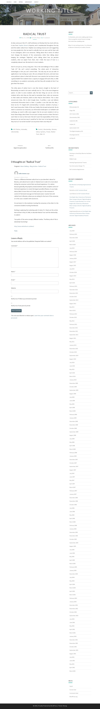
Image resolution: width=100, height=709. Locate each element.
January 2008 (73, 456)
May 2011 (72, 341)
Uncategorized (73, 134)
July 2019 (72, 248)
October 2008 (73, 428)
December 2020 (74, 237)
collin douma (22, 173)
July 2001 (72, 657)
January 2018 (73, 258)
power (48, 132)
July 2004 (72, 577)
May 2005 (72, 556)
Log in (71, 686)
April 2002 (72, 629)
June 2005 (72, 553)
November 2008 (74, 425)
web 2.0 (42, 134)
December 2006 (74, 497)
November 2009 (74, 383)
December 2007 (74, 459)
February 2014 (73, 286)
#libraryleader (73, 107)
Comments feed (74, 693)
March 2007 (73, 487)
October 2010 (73, 352)
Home (15, 2)
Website (13, 288)
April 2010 (72, 373)
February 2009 (73, 414)
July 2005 (72, 549)
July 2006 (72, 508)
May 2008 (72, 442)
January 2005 (73, 570)
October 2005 (73, 539)
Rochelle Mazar (36, 37)
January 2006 (73, 529)
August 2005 (73, 546)
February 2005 (73, 567)
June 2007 (72, 477)
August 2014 (73, 276)
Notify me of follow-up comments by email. (24, 299)
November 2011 (74, 331)
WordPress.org (73, 696)
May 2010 (72, 369)
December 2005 (74, 532)
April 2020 (72, 241)
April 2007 (72, 484)
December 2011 (74, 328)
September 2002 (74, 615)
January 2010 (73, 380)
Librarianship (28, 2)
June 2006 (72, 511)
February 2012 (73, 324)
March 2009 (73, 411)
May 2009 (72, 404)
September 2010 (74, 355)
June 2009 (72, 400)
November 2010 (74, 348)
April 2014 (72, 283)
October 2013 (73, 296)
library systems (40, 132)
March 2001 (73, 671)
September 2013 (74, 300)
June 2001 (72, 660)
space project (73, 128)
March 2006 (73, 522)
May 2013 (72, 307)
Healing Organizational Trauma (78, 162)
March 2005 (73, 563)
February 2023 (73, 234)
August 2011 (73, 338)
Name (13, 271)
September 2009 (74, 390)
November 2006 (74, 501)
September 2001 (74, 650)
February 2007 (73, 491)
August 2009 (73, 393)
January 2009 (73, 418)
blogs (71, 110)
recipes (71, 124)
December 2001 (74, 640)
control (40, 129)
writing (21, 2)
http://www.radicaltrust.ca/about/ (24, 226)
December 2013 (74, 289)
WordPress (54, 706)
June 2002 (72, 622)
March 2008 (73, 449)
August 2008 (73, 435)
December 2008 (74, 421)
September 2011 (74, 334)
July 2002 (72, 619)
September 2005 (74, 543)
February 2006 (73, 525)
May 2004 (72, 581)
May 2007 (72, 480)
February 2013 (73, 314)
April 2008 (72, 445)
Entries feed (73, 689)
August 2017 (73, 262)
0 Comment (46, 37)
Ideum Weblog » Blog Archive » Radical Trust (33, 166)
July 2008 (72, 439)
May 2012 (72, 321)
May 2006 (72, 515)
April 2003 (72, 591)
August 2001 (73, 653)
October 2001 (73, 646)
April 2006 (72, 518)
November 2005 (74, 536)
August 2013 (73, 303)
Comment (14, 246)
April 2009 (72, 407)
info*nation (16, 129)
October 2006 (73, 504)
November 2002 (74, 608)
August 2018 (73, 255)
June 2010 (72, 366)
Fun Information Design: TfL (77, 166)
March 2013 (73, 310)
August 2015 (73, 265)
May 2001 (72, 664)
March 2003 (73, 594)
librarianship (47, 129)
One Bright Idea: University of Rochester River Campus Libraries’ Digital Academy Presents (80, 213)
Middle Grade (73, 159)
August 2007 (73, 470)
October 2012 (73, 317)
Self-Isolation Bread (81, 190)
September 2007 (74, 466)
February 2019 (73, 251)
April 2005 (72, 560)
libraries (53, 129)
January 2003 (73, 601)
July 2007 (72, 473)
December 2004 (74, 574)
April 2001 (72, 667)
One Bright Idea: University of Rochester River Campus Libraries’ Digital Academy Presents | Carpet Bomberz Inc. (80, 199)
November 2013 (74, 293)
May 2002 (72, 626)
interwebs (24, 129)
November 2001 (74, 643)
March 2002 (73, 633)
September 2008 (74, 432)
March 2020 (73, 244)
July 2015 (72, 269)
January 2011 (73, 345)
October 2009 (73, 386)
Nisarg (65, 706)
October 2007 (73, 463)
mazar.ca (9, 2)
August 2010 (73, 359)
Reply (15, 231)
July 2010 (72, 362)
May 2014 (72, 279)
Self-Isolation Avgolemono (77, 169)
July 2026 (72, 231)
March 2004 (73, 588)
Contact (36, 2)
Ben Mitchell (73, 184)
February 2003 (73, 598)
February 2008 (73, 452)
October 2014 (73, 272)
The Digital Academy (75, 131)
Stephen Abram (23, 45)
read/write (72, 121)
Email (13, 280)
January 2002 (73, 636)
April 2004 (72, 584)
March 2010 (73, 376)
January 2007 (73, 494)
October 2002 (73, 612)
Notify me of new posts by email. (20, 306)
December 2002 (74, 605)
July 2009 (72, 397)
